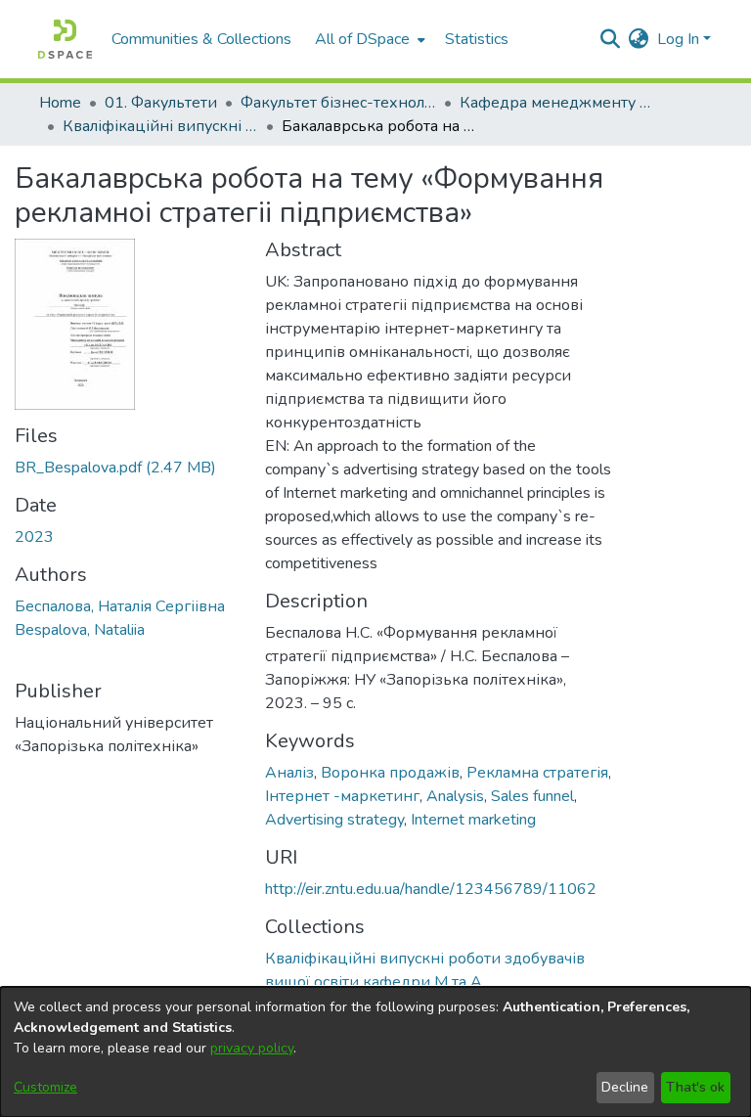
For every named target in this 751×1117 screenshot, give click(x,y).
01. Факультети (161, 102)
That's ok (695, 1087)
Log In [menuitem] (678, 39)
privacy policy (251, 1048)
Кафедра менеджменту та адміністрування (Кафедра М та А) (557, 102)
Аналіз (289, 772)
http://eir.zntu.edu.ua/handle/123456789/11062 (430, 889)
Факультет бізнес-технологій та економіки (338, 102)
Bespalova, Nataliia (80, 630)
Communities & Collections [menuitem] (201, 39)
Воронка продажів (390, 772)
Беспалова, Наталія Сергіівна (120, 606)
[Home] (65, 39)
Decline (624, 1087)
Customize (45, 1087)
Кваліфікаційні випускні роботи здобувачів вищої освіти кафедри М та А (160, 126)
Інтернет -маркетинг (342, 796)
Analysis (455, 796)
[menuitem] (368, 39)
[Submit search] (610, 39)
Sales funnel (532, 796)
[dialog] (375, 1052)
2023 (34, 537)
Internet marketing (473, 819)
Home (60, 102)
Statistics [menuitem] (476, 39)
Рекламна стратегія (537, 772)
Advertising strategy (334, 819)
